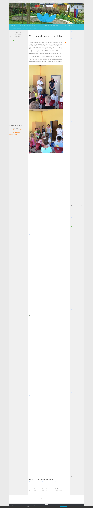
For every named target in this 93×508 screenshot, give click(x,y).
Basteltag (57, 488)
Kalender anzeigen (13, 134)
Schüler (64, 1)
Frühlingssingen (45, 488)
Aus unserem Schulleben (31, 1)
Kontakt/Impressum (33, 28)
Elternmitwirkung (70, 1)
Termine (38, 1)
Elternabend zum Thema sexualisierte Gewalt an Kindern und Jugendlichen (19, 131)
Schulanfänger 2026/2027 (16, 28)
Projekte (43, 1)
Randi (60, 1)
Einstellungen (63, 506)
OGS (56, 1)
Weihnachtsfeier (32, 488)
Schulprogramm (13, 1)
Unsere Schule (21, 1)
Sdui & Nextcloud (50, 1)
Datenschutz (25, 28)
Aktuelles (31, 31)
